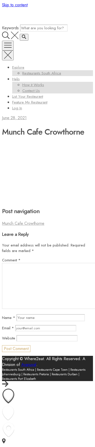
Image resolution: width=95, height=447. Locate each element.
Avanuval (28, 364)
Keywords (10, 28)
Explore (18, 67)
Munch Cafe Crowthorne (23, 223)
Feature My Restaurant (29, 102)
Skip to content (15, 5)
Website (8, 338)
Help (16, 79)
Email (8, 328)
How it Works (33, 85)
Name (8, 317)
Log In (17, 108)
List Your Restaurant (27, 96)
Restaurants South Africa (41, 73)
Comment (11, 260)
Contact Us (31, 90)
